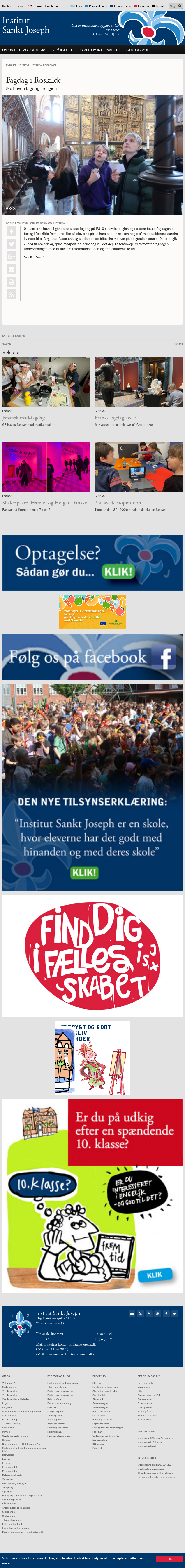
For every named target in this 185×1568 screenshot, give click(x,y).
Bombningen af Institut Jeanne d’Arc (21, 1444)
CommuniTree (9, 1415)
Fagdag (24, 64)
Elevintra (143, 6)
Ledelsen (7, 1459)
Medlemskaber (9, 1387)
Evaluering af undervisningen (62, 1383)
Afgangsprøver (55, 1419)
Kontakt (7, 6)
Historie (6, 1440)
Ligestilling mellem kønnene (16, 1528)
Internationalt (110, 49)
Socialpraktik (99, 1395)
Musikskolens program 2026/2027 (155, 1465)
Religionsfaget (54, 1399)
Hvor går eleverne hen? (59, 1436)
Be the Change (10, 1419)
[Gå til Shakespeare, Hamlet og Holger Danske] (46, 467)
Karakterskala (54, 1432)
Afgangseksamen (56, 1423)
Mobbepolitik (99, 1415)
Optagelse (7, 1491)
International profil (147, 1446)
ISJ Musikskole (138, 49)
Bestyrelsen (8, 1455)
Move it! (6, 1432)
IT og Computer (55, 1411)
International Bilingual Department (155, 1438)
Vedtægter (7, 1479)
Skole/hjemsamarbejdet (104, 1391)
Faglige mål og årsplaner (60, 1391)
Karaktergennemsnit (57, 1427)
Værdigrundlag (10, 1391)
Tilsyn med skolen (56, 1387)
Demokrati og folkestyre (14, 1483)
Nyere (179, 343)
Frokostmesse (145, 1403)
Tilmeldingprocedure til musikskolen (156, 1473)
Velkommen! (8, 1383)
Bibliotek (161, 6)
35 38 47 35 (103, 1333)
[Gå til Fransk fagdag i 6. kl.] (139, 382)
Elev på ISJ (56, 49)
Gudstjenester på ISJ (149, 1395)
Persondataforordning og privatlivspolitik (23, 1532)
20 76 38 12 (103, 1339)
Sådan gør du (9, 1503)
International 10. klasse (150, 1442)
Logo (5, 1403)
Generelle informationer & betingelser (157, 1477)
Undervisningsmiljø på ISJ (105, 1436)
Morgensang (144, 1387)
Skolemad (97, 1399)
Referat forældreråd (12, 1475)
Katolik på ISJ (145, 1411)
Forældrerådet (9, 1467)
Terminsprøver (54, 1415)
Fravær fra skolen (101, 1411)
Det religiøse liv (81, 49)
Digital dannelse (100, 1423)
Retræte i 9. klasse (147, 1415)
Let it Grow (8, 1427)
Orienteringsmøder (11, 1499)
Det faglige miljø (29, 49)
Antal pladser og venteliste (16, 1508)
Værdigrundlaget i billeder (15, 1399)
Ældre (6, 343)
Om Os (7, 49)
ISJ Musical (98, 1444)
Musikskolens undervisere (151, 1469)
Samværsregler (100, 1403)
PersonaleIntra (98, 6)
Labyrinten (7, 1407)
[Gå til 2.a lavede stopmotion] (139, 467)
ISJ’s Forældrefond (12, 1524)
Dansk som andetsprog (59, 1403)
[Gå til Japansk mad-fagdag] (46, 382)
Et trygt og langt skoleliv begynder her (22, 1495)
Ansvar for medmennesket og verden (21, 1411)
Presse (20, 6)
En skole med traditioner (105, 1387)
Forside (11, 64)
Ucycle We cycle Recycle (15, 1436)
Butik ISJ (97, 1448)
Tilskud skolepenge (12, 1520)
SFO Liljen (97, 1383)
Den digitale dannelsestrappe (107, 1427)
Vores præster (145, 1407)
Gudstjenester (145, 1399)
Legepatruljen (99, 1440)
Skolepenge (8, 1512)
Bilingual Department (45, 6)
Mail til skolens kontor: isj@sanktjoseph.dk (66, 1344)
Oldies (78, 6)
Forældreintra (122, 6)
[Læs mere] (11, 294)
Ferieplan (97, 1432)
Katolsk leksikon (146, 1419)
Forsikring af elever (102, 1419)
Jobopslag (7, 1487)
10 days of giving (11, 1423)
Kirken (141, 1391)
